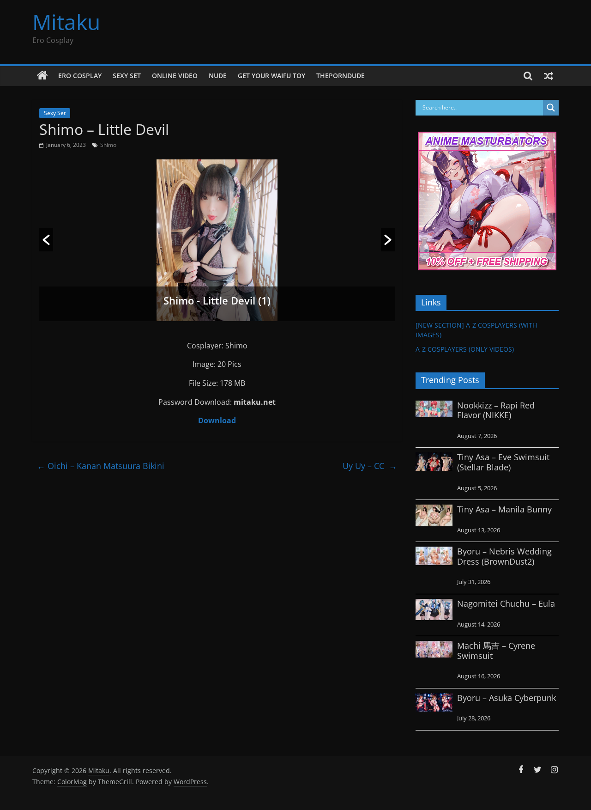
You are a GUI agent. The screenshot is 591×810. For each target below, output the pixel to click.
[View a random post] (548, 75)
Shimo (108, 145)
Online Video (175, 75)
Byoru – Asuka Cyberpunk (506, 697)
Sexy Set (127, 75)
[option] (217, 240)
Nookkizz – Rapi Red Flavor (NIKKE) (496, 410)
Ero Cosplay (80, 75)
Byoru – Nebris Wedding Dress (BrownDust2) (504, 556)
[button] (46, 239)
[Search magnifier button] (551, 108)
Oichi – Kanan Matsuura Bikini (100, 465)
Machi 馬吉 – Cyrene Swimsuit (496, 650)
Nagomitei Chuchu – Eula (506, 603)
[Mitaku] (42, 75)
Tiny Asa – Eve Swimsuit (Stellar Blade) (503, 462)
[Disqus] (217, 592)
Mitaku (66, 21)
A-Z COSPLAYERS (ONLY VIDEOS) (465, 349)
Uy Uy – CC (370, 465)
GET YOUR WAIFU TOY (271, 75)
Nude (218, 75)
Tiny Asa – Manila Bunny (504, 509)
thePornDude (340, 75)
